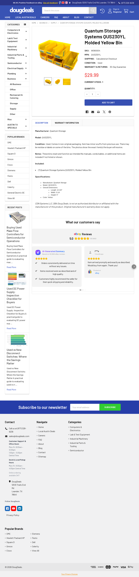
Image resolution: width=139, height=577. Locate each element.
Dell (9, 181)
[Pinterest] (109, 111)
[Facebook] (60, 2)
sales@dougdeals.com (19, 436)
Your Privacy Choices (69, 574)
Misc (9, 119)
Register (117, 11)
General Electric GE (16, 192)
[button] (32, 266)
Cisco (10, 164)
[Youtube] (13, 508)
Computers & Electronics (13, 31)
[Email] (92, 111)
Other (12, 114)
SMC (9, 142)
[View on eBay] (90, 252)
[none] (57, 52)
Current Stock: (94, 82)
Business (11, 78)
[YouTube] (63, 2)
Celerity (10, 187)
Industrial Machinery (12, 48)
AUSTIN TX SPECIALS (12, 126)
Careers (45, 17)
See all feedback (50, 2)
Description (41, 123)
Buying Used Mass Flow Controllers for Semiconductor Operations (16, 234)
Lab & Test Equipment (12, 40)
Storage (14, 103)
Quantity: (90, 88)
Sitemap (42, 456)
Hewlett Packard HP (16, 148)
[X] (104, 111)
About (66, 17)
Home (7, 17)
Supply (13, 108)
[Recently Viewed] (103, 11)
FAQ (56, 17)
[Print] (98, 111)
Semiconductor (14, 63)
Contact (89, 17)
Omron (10, 159)
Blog (76, 17)
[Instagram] (66, 2)
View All (11, 198)
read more (11, 267)
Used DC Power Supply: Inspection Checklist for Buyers (16, 295)
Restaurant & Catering (16, 96)
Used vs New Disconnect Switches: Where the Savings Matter (17, 356)
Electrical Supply (15, 68)
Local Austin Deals (25, 17)
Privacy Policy (12, 515)
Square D (11, 153)
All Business (15, 84)
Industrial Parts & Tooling (15, 56)
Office (13, 89)
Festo (10, 176)
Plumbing (11, 73)
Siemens (11, 170)
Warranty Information (67, 123)
